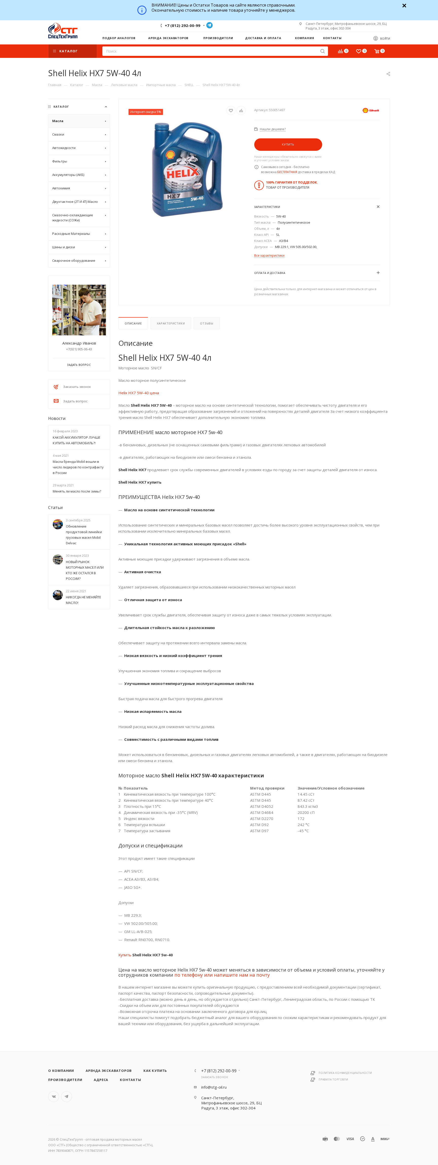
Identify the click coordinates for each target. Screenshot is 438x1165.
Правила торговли (333, 1079)
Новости (56, 418)
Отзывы (206, 323)
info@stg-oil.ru (214, 1087)
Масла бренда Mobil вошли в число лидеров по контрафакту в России (78, 467)
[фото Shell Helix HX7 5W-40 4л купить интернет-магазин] (186, 169)
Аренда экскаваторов (109, 1070)
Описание (133, 323)
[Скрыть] (404, 5)
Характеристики (171, 323)
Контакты (130, 1079)
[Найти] (322, 51)
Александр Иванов (79, 343)
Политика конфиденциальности (345, 1073)
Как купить (155, 1070)
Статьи (55, 507)
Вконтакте (53, 1096)
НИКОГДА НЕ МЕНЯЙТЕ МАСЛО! (83, 600)
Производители (65, 1079)
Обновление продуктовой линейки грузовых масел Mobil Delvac (84, 535)
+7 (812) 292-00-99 (182, 25)
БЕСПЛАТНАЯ (287, 172)
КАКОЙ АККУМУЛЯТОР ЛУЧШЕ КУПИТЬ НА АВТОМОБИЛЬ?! (76, 440)
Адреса (101, 1079)
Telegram (209, 25)
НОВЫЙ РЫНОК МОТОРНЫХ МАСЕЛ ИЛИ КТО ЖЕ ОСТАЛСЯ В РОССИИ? (85, 570)
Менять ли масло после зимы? (77, 491)
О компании (61, 1070)
